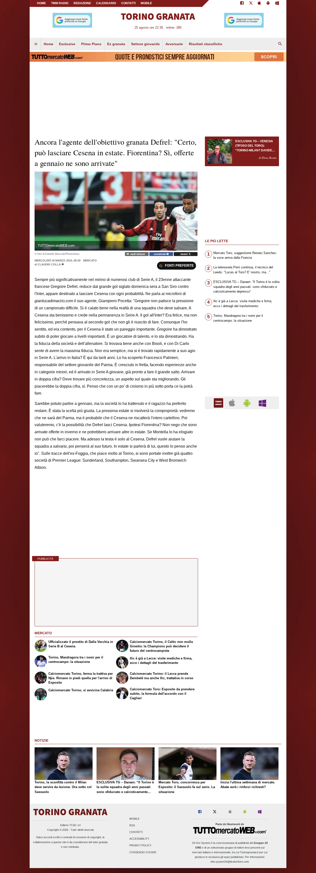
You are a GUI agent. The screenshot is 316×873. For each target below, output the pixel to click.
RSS (132, 825)
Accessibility (139, 838)
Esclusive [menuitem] (67, 44)
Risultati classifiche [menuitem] (205, 44)
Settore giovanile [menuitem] (145, 44)
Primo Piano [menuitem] (91, 44)
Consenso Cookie (142, 852)
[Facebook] (242, 3)
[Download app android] (268, 3)
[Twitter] (250, 3)
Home (41, 3)
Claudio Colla (49, 264)
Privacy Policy (140, 845)
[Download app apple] (260, 3)
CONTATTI (128, 3)
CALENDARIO (106, 3)
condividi (160, 254)
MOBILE (146, 3)
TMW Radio (59, 3)
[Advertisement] (242, 604)
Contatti (136, 832)
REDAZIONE (82, 3)
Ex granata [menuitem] (116, 44)
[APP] (219, 402)
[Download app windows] (277, 3)
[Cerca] (280, 44)
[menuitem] (36, 44)
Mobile (134, 818)
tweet (184, 254)
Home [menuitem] (48, 44)
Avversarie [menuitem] (174, 44)
